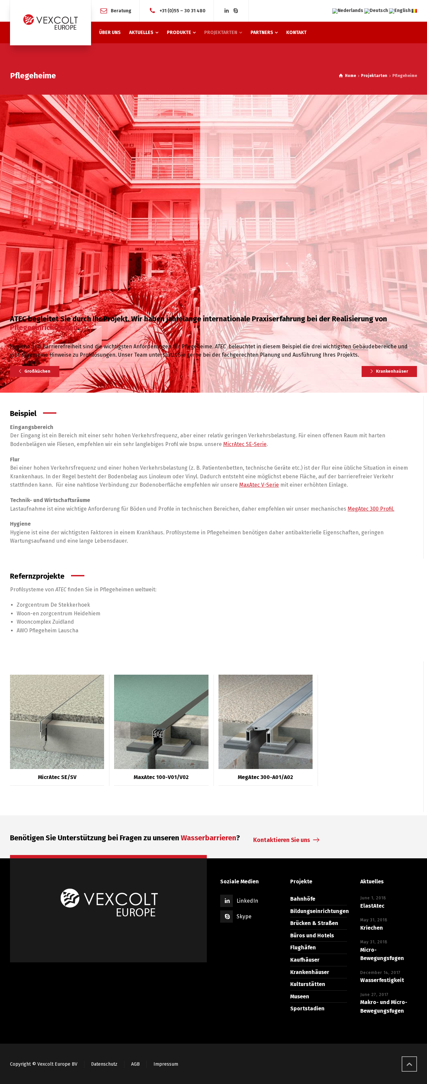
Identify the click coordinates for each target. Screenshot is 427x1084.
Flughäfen (303, 939)
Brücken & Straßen (314, 914)
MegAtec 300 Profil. (371, 500)
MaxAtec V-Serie (259, 476)
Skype (244, 908)
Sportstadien (307, 1000)
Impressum (165, 1055)
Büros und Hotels (312, 926)
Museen (299, 987)
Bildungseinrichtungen (319, 902)
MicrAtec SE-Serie (245, 435)
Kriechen (371, 919)
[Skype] (236, 11)
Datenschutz (104, 1055)
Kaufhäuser (305, 951)
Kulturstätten (307, 975)
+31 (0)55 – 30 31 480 (182, 10)
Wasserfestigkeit (382, 971)
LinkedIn (247, 892)
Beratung (121, 10)
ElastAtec (372, 897)
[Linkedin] (226, 11)
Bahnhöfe (302, 890)
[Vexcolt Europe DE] (50, 22)
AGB (135, 1055)
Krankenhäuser (309, 963)
